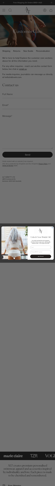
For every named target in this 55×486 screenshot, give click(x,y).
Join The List (40, 256)
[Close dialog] (52, 227)
